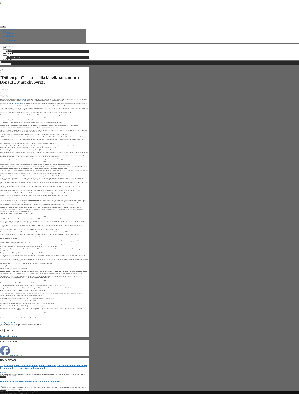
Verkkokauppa (7, 42)
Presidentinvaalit (8, 29)
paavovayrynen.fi (23, 393)
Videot (5, 38)
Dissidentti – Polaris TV (13, 40)
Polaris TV (9, 39)
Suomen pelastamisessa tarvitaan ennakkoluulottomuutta (30, 381)
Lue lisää (3, 377)
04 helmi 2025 (4, 96)
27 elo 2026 (3, 372)
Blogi (4, 31)
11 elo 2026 (3, 386)
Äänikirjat (9, 35)
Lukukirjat (9, 33)
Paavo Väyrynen (4, 89)
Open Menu (3, 26)
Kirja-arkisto (7, 32)
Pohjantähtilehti (8, 36)
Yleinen (6, 95)
